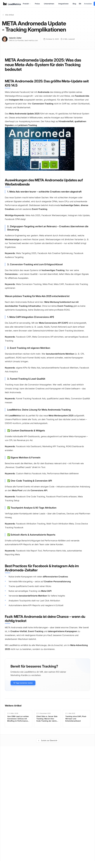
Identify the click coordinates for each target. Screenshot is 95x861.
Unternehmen (49, 4)
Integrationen (63, 4)
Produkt (26, 4)
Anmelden (88, 4)
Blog (74, 4)
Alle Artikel (9, 15)
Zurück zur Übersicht (49, 740)
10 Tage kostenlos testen (23, 683)
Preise (37, 4)
